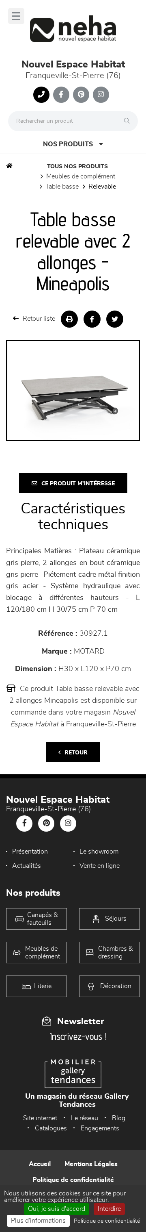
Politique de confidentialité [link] (107, 1221)
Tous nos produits (77, 166)
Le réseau (84, 1118)
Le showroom (98, 851)
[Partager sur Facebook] (92, 319)
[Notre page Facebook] (61, 95)
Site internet (40, 1118)
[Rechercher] (129, 121)
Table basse (62, 186)
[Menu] (16, 16)
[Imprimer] (69, 319)
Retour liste (39, 318)
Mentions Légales (91, 1164)
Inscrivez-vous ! (78, 1036)
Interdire (109, 1209)
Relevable (102, 186)
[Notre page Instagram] (101, 95)
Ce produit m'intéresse (78, 484)
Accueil (40, 1164)
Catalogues (51, 1128)
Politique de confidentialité (73, 1180)
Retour (76, 753)
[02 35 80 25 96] (41, 95)
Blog (118, 1118)
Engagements (100, 1128)
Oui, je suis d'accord (56, 1209)
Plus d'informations (38, 1220)
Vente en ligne (99, 866)
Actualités (26, 866)
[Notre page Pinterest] (81, 95)
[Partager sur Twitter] (114, 319)
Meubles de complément (80, 176)
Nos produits (68, 144)
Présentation (30, 851)
